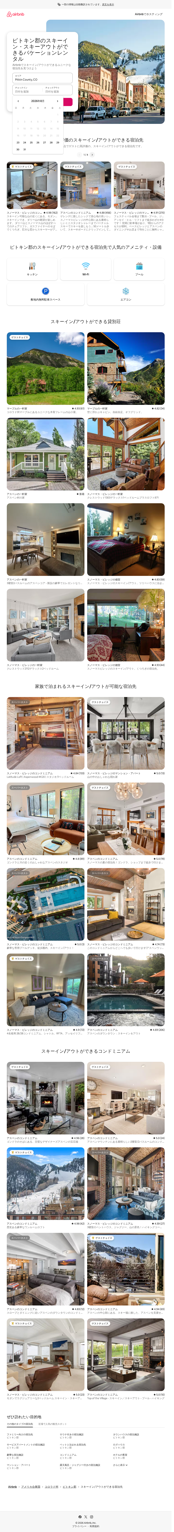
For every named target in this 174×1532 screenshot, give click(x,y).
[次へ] (92, 154)
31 (24, 149)
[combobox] (42, 80)
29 (57, 142)
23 (18, 142)
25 (31, 142)
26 (38, 142)
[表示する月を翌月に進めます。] (57, 101)
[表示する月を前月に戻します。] (18, 101)
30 (17, 149)
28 (51, 142)
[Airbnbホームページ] (15, 14)
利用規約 (94, 1526)
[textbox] (27, 91)
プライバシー (79, 1526)
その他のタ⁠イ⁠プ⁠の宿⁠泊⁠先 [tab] (20, 1423)
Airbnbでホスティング (149, 14)
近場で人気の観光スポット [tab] (52, 1423)
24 (24, 142)
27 (44, 142)
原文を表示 (108, 4)
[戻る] (79, 154)
